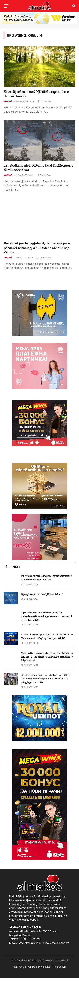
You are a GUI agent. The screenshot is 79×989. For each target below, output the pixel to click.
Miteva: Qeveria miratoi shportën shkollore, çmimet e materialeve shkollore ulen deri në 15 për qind (47, 656)
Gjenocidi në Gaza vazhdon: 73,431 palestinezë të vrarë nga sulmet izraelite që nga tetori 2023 (46, 616)
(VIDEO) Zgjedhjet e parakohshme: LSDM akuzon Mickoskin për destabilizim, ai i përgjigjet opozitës (45, 678)
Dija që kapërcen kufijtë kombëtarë (42, 594)
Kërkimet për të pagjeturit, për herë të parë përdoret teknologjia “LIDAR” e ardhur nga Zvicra (37, 247)
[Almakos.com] (39, 6)
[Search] (73, 6)
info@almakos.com (29, 942)
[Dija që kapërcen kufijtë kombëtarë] (11, 598)
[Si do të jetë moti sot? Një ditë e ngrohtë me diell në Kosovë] (39, 66)
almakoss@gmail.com (56, 942)
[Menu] (6, 6)
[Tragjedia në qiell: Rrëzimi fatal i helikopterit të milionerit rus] (39, 140)
